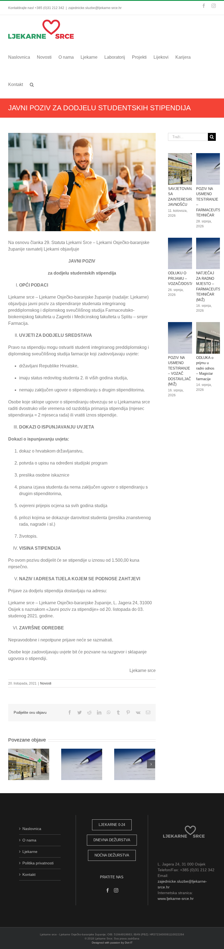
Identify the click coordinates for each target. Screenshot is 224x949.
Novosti (45, 683)
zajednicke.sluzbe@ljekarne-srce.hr (95, 8)
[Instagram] (116, 890)
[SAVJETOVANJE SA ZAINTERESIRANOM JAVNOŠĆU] (187, 169)
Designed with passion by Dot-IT (112, 942)
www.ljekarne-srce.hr (176, 898)
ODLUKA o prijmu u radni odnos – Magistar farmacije (205, 368)
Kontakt (29, 874)
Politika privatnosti (38, 863)
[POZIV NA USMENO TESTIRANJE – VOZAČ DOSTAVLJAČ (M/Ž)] (187, 338)
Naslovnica (31, 828)
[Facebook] (107, 890)
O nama (29, 840)
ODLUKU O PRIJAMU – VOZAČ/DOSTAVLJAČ (186, 278)
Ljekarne (29, 851)
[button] (32, 84)
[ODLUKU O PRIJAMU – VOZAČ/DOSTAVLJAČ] (187, 253)
